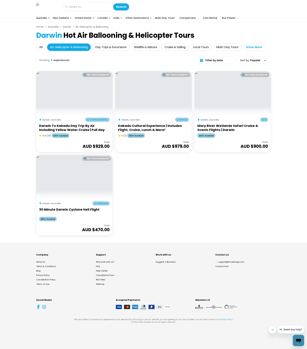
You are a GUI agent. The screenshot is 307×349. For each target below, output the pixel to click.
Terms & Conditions (46, 266)
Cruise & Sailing (175, 47)
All (41, 47)
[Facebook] (38, 307)
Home (40, 27)
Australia (41, 18)
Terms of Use (42, 284)
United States (83, 18)
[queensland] (231, 307)
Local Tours (201, 47)
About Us (40, 261)
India (116, 18)
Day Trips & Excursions (110, 47)
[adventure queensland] (214, 307)
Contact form (222, 266)
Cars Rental (210, 18)
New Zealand (61, 18)
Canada (102, 18)
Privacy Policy (43, 275)
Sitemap (100, 284)
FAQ (98, 266)
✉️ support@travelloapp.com (229, 261)
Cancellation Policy (45, 279)
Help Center (102, 270)
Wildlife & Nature (145, 47)
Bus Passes (228, 18)
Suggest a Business (166, 261)
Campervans (188, 18)
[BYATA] (199, 307)
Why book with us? (105, 261)
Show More (254, 47)
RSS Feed (100, 279)
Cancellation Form (105, 275)
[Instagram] (44, 307)
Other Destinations (137, 18)
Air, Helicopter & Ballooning (92, 27)
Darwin (67, 27)
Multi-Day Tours (165, 18)
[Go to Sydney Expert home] (47, 7)
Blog (38, 270)
